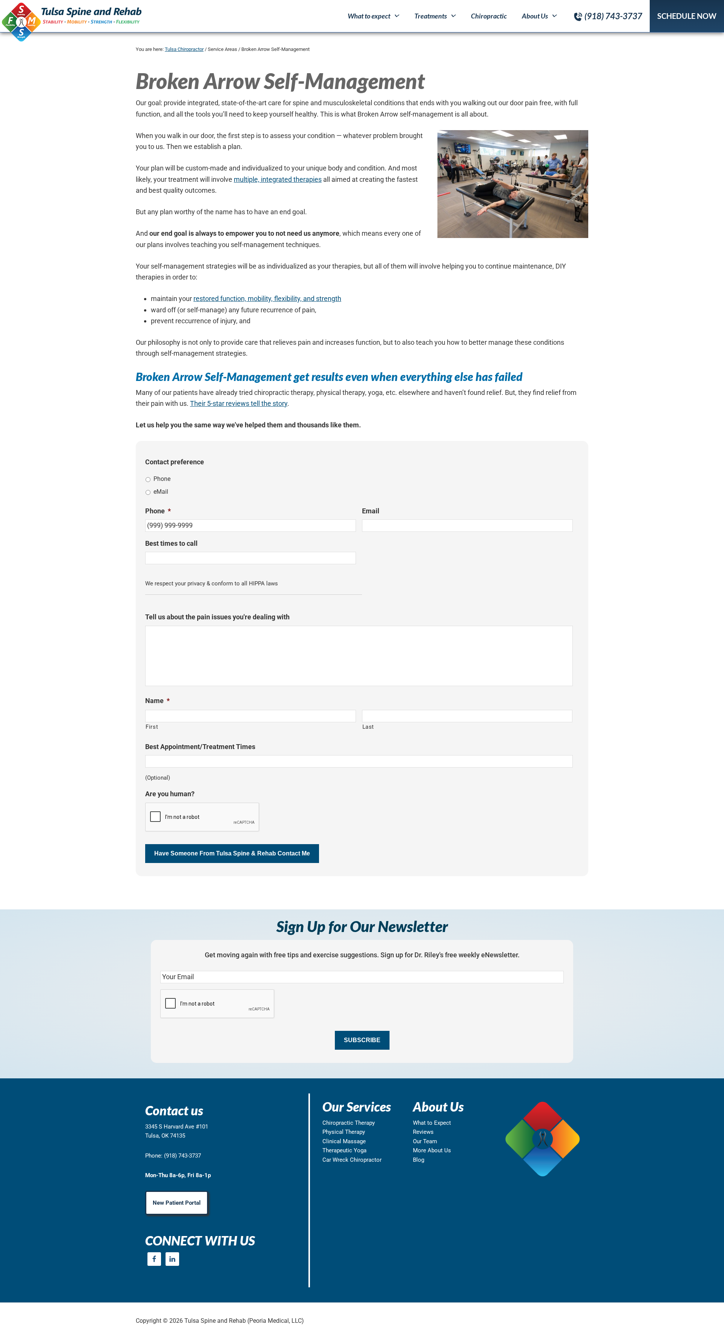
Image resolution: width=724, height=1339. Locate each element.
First (152, 726)
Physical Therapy (343, 1132)
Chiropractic (489, 16)
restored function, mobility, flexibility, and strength (267, 299)
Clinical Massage (344, 1141)
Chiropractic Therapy (348, 1122)
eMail (160, 491)
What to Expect (432, 1122)
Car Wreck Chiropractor (352, 1159)
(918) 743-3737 (613, 16)
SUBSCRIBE (362, 1040)
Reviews (423, 1132)
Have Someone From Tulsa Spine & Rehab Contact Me (232, 853)
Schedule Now (686, 15)
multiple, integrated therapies (278, 179)
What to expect (369, 16)
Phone (161, 478)
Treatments (430, 16)
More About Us (432, 1150)
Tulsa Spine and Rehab (71, 21)
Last (368, 726)
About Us (535, 16)
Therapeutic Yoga (344, 1150)
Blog (418, 1159)
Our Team (425, 1141)
